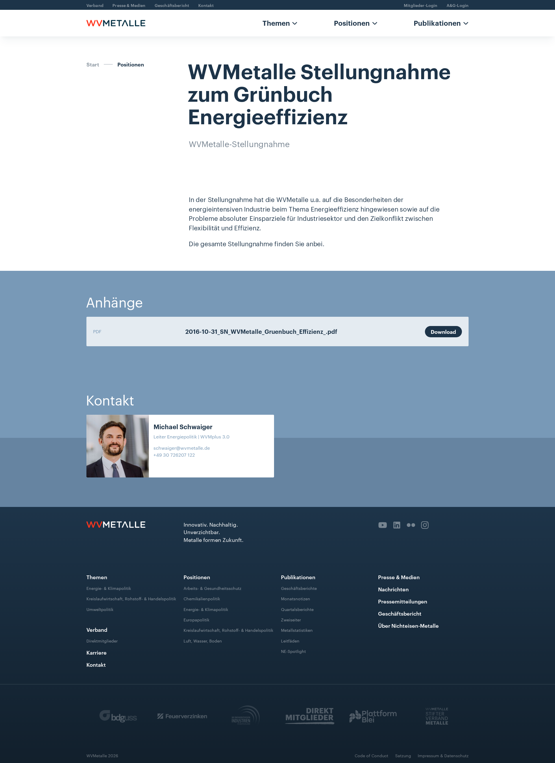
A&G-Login (458, 5)
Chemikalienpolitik (202, 598)
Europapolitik (196, 620)
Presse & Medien (128, 5)
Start (92, 64)
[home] (115, 23)
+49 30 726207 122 (174, 455)
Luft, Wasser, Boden (203, 640)
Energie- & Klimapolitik (108, 588)
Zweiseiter (291, 620)
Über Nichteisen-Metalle (408, 625)
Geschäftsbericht (172, 5)
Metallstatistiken (297, 630)
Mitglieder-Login (420, 5)
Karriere (96, 652)
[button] (280, 23)
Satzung (403, 755)
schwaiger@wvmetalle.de (181, 448)
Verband (94, 5)
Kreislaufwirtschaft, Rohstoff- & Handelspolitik (131, 598)
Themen (276, 22)
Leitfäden (290, 640)
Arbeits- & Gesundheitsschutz (212, 588)
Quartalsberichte (297, 609)
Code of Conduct (371, 755)
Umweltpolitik (99, 609)
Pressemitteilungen (402, 601)
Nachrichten (393, 588)
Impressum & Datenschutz (443, 755)
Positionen (352, 22)
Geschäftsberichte (299, 588)
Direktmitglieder (102, 641)
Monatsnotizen (295, 598)
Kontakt (206, 5)
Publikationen (437, 22)
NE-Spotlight (293, 651)
